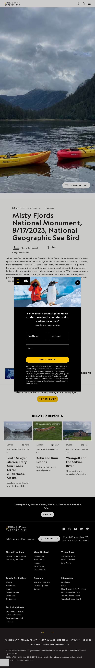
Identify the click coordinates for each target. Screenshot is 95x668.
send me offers (47, 360)
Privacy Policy (31, 383)
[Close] (77, 282)
